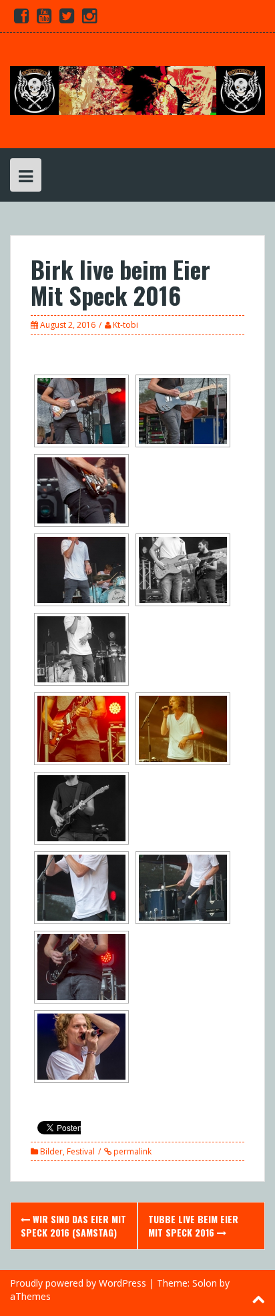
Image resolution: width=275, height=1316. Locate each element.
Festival (81, 1151)
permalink (131, 1151)
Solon (204, 1283)
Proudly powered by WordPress (78, 1283)
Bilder (51, 1151)
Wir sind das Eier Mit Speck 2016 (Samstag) (73, 1225)
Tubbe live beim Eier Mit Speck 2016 (193, 1225)
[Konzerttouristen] (137, 89)
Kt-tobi (125, 325)
